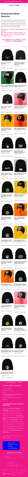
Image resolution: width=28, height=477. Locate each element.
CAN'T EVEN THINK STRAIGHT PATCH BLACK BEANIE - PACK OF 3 (19, 151)
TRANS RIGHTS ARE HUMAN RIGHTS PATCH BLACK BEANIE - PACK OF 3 (20, 262)
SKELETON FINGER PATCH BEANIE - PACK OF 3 (7, 151)
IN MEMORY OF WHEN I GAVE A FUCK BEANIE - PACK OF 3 (19, 63)
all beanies (17, 39)
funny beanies (17, 41)
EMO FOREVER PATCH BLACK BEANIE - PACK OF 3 (7, 285)
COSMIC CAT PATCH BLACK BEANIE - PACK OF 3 (20, 86)
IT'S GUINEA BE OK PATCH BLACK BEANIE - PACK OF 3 (7, 373)
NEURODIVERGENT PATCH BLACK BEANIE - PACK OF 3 (7, 351)
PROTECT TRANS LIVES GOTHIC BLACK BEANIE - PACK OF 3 (19, 306)
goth (4, 419)
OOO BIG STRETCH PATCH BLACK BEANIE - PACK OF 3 (20, 285)
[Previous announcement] (2, 1)
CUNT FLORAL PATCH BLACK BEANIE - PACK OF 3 (20, 241)
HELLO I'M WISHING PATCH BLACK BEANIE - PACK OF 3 (7, 86)
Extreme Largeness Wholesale (12, 469)
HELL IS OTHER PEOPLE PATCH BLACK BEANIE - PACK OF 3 (19, 218)
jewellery (12, 417)
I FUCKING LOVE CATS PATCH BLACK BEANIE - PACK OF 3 (6, 129)
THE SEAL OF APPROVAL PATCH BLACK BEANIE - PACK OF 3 (6, 329)
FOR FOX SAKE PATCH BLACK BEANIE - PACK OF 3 (7, 241)
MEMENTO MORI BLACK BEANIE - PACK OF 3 (19, 195)
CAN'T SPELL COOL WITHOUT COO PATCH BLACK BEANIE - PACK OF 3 (20, 329)
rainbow (15, 419)
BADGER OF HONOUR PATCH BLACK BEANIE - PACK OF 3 (6, 218)
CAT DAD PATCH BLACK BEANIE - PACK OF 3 (6, 306)
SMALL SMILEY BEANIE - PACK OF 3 (6, 107)
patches (5, 417)
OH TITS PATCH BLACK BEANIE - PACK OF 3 (19, 351)
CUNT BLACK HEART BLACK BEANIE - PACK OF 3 (20, 107)
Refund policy (23, 469)
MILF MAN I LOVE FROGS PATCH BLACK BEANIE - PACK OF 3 (6, 262)
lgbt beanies (6, 39)
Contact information (22, 472)
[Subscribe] (22, 456)
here (16, 448)
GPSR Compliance (11, 474)
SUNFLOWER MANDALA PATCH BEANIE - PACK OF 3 (20, 129)
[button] (2, 5)
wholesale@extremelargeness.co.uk (12, 394)
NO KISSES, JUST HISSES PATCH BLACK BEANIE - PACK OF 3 (6, 196)
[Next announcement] (25, 1)
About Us (5, 437)
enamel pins (20, 415)
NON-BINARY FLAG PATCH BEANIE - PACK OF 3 (20, 174)
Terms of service (13, 472)
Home (3, 9)
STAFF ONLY (19, 474)
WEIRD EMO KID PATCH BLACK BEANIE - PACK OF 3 (7, 174)
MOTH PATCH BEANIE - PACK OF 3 (6, 63)
